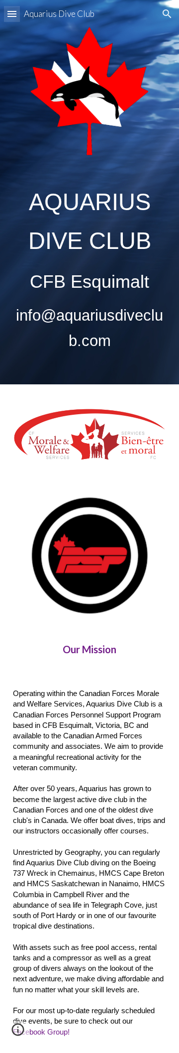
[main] (89, 268)
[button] (12, 13)
